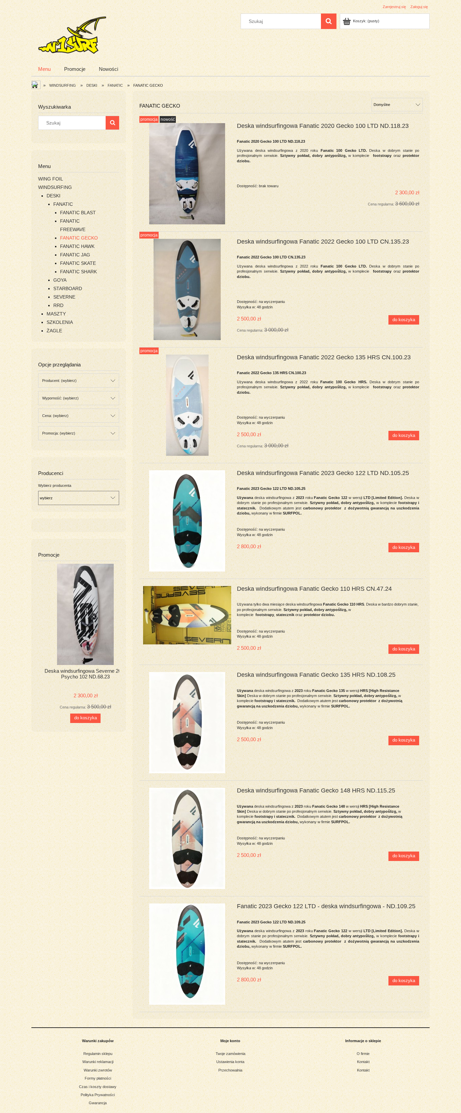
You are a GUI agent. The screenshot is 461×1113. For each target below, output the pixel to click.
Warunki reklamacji (97, 1062)
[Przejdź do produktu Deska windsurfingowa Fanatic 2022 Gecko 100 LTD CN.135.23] (187, 289)
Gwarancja (98, 1103)
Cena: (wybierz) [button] (55, 416)
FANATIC (63, 204)
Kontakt (363, 1062)
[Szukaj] (328, 21)
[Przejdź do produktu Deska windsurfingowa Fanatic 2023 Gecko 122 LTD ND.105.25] (187, 521)
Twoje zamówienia (230, 1054)
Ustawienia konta (230, 1062)
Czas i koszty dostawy (97, 1087)
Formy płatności (98, 1078)
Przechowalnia (230, 1070)
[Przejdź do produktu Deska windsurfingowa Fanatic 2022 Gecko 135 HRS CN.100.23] (187, 405)
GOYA (59, 280)
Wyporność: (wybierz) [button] (60, 398)
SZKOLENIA (60, 322)
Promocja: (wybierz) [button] (58, 433)
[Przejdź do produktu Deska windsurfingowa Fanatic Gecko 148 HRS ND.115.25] (187, 838)
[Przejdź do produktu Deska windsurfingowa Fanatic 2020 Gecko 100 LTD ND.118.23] (187, 173)
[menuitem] (44, 69)
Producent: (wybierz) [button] (59, 381)
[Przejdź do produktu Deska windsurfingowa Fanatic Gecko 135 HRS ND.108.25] (187, 722)
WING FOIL (50, 179)
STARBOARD (67, 288)
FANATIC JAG (75, 254)
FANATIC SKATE (78, 263)
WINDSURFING (55, 187)
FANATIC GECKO (79, 238)
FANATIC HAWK (77, 246)
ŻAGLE (54, 330)
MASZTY (56, 313)
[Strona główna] (71, 34)
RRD (58, 305)
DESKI (53, 195)
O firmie (363, 1054)
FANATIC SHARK (78, 271)
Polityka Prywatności (98, 1095)
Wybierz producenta (54, 485)
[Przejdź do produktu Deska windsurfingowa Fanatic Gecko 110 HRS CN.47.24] (187, 615)
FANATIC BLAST (78, 212)
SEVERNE (64, 297)
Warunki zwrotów (98, 1070)
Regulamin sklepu (97, 1054)
